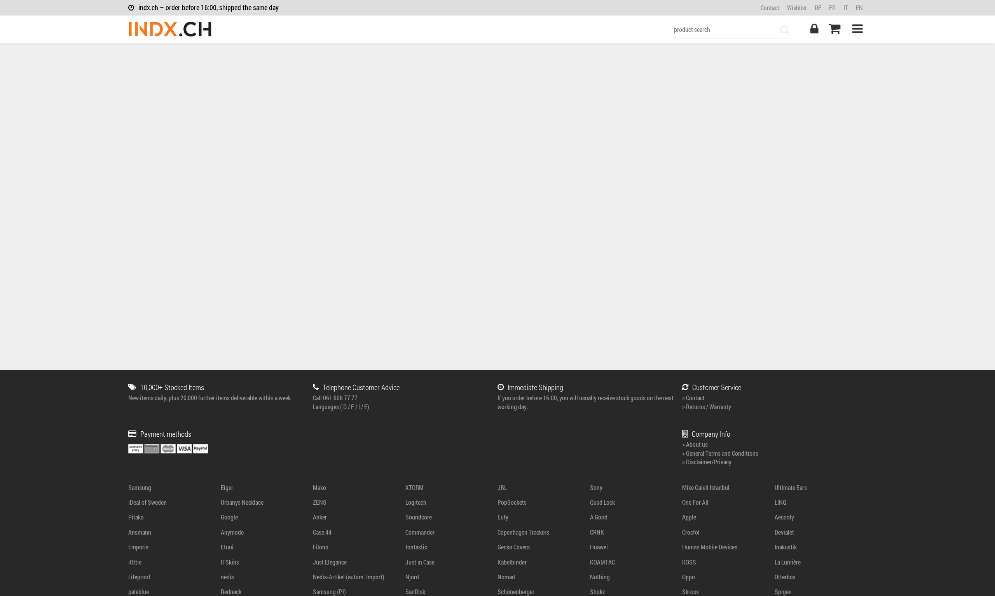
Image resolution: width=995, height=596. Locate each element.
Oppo (688, 577)
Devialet (784, 532)
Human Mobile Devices (709, 547)
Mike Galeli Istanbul (706, 487)
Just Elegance (330, 562)
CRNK (597, 532)
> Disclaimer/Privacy (706, 462)
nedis (227, 577)
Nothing (600, 577)
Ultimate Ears (791, 487)
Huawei (599, 547)
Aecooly (784, 517)
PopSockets (512, 502)
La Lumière (788, 562)
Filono (320, 547)
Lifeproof (139, 577)
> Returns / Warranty (706, 407)
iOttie (134, 562)
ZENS (319, 502)
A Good (598, 517)
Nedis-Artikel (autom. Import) (348, 577)
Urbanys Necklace (242, 502)
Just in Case (420, 562)
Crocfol (691, 532)
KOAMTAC (602, 562)
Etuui (227, 547)
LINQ (780, 502)
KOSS (689, 562)
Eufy (503, 517)
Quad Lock (602, 502)
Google (229, 517)
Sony (596, 487)
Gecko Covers (514, 547)
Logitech (415, 502)
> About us (695, 444)
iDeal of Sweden (147, 502)
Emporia (138, 547)
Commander (420, 532)
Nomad (506, 577)
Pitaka (135, 517)
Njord (412, 577)
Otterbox (785, 577)
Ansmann (139, 532)
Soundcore (418, 517)
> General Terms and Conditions (720, 453)
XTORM (414, 487)
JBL (502, 487)
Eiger (227, 487)
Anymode (232, 532)
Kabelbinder (512, 562)
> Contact (693, 398)
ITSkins (230, 562)
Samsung (139, 487)
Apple (689, 517)
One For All (695, 502)
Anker (320, 517)
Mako (319, 487)
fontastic (416, 547)
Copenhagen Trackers (523, 532)
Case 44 (322, 532)
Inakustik (786, 547)
